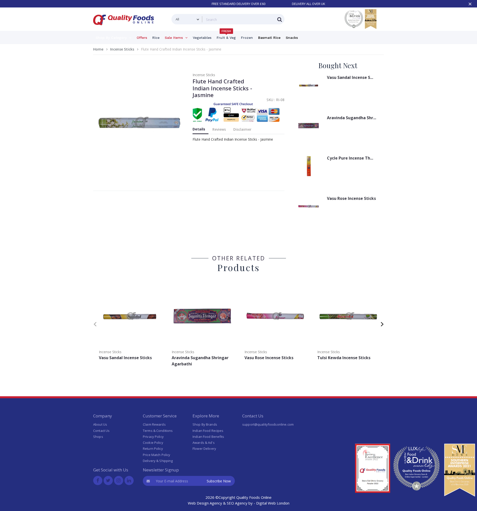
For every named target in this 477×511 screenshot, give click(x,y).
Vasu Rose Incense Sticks (351, 198)
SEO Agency (237, 503)
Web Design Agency (205, 503)
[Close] (470, 4)
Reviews (219, 129)
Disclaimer (242, 129)
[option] (129, 323)
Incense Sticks (122, 49)
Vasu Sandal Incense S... (350, 77)
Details (199, 129)
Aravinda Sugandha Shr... (351, 117)
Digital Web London (272, 503)
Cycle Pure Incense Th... (350, 158)
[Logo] (125, 28)
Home (98, 49)
